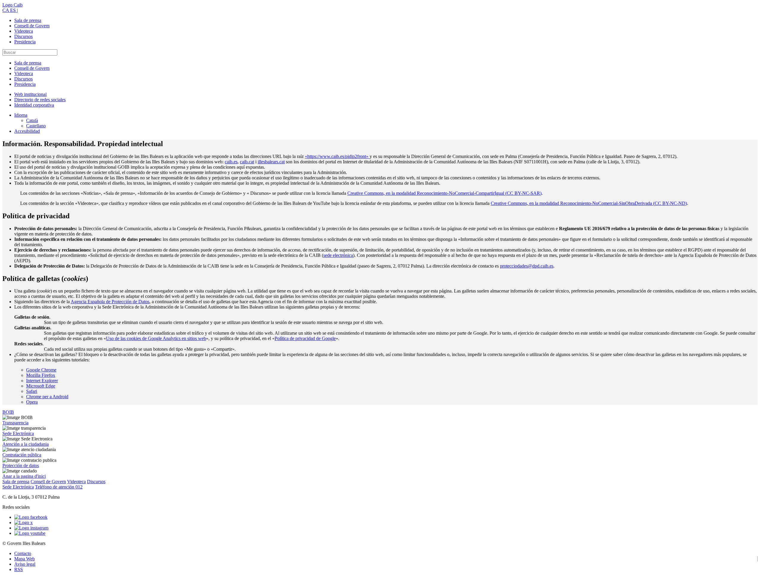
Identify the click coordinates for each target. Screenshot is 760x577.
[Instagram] (31, 527)
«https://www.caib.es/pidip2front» (337, 156)
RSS (18, 569)
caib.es (231, 161)
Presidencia (25, 41)
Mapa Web (24, 558)
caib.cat (247, 161)
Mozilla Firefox (40, 375)
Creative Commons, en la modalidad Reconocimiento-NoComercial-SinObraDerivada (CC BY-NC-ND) (589, 203)
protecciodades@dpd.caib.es (526, 265)
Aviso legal (24, 564)
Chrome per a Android (47, 396)
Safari (31, 391)
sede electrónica (338, 255)
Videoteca (23, 31)
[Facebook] (31, 517)
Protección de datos (20, 465)
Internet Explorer (42, 380)
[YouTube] (29, 533)
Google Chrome (41, 369)
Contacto (22, 553)
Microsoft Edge (40, 385)
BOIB (8, 412)
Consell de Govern (32, 25)
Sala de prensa (27, 20)
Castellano (36, 125)
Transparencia (15, 422)
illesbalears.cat (271, 161)
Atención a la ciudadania (25, 444)
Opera (32, 401)
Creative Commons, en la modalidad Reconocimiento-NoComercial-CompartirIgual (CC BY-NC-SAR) (444, 193)
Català (32, 120)
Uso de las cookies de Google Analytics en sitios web (156, 338)
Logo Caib (12, 4)
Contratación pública (21, 454)
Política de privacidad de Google (305, 338)
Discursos (23, 36)
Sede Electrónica (18, 433)
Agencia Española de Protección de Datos (110, 301)
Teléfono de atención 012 (59, 486)
